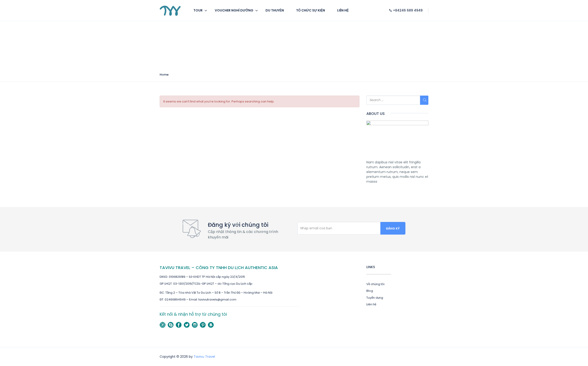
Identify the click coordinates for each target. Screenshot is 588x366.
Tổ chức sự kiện (310, 10)
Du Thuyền (275, 10)
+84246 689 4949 (408, 10)
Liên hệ (343, 10)
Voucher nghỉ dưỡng (234, 10)
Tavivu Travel (204, 356)
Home (164, 74)
